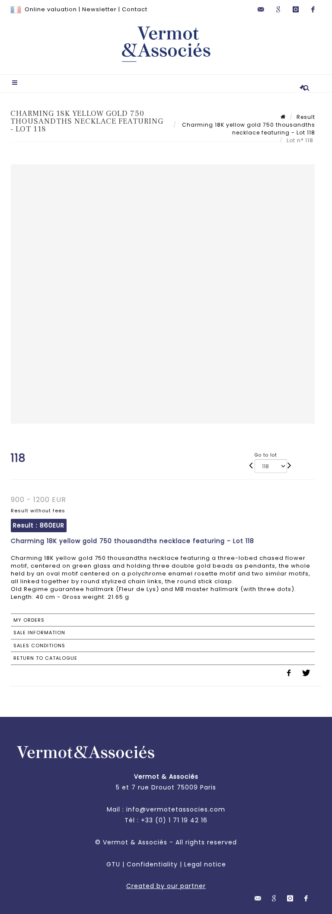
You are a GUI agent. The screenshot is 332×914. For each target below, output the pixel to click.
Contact (134, 9)
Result (306, 117)
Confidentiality (152, 864)
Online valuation (51, 9)
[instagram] (295, 9)
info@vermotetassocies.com (175, 809)
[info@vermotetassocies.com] (261, 9)
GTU (113, 864)
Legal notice (205, 864)
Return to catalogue (45, 658)
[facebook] (313, 9)
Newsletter (99, 9)
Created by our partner (166, 886)
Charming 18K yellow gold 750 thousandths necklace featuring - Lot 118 (247, 128)
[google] (278, 9)
